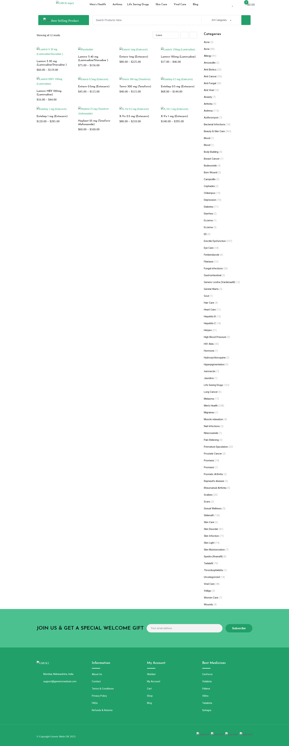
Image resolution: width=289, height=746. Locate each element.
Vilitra (205, 695)
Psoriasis (209, 460)
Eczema (208, 220)
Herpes (208, 330)
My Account (153, 681)
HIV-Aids (209, 343)
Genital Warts (211, 289)
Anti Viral (209, 90)
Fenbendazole (211, 254)
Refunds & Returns (102, 710)
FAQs (95, 703)
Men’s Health (98, 4)
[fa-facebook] (130, 735)
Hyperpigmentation (214, 364)
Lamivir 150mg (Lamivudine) (178, 57)
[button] (98, 4)
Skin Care (161, 4)
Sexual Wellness (213, 508)
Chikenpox (209, 193)
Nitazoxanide (211, 433)
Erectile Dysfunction (215, 241)
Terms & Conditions (103, 688)
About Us (97, 674)
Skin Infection (211, 535)
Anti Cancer (210, 76)
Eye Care (209, 247)
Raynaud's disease (214, 481)
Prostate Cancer (213, 453)
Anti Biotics (210, 69)
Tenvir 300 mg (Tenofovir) (135, 86)
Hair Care (209, 302)
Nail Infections (212, 426)
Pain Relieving (211, 439)
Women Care (211, 597)
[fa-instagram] (142, 735)
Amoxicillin (210, 62)
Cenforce (207, 674)
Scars (207, 501)
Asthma (117, 4)
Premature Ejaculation (216, 446)
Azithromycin (211, 117)
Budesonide (210, 165)
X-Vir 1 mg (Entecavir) (174, 116)
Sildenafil (209, 515)
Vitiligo (207, 590)
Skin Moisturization (214, 549)
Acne (207, 42)
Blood (207, 138)
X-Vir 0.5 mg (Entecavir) (134, 116)
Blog (195, 4)
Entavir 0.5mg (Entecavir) (94, 86)
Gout (206, 295)
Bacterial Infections (214, 124)
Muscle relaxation (213, 419)
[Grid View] (184, 35)
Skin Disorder (211, 529)
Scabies (208, 494)
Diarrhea (208, 213)
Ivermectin (209, 371)
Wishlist (151, 674)
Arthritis (208, 103)
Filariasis (208, 261)
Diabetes (208, 206)
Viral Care (180, 4)
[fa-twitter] (136, 735)
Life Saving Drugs (138, 4)
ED (205, 234)
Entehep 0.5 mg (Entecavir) (178, 86)
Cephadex (209, 186)
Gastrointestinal (212, 275)
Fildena (206, 688)
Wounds (208, 604)
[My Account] (227, 4)
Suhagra (206, 710)
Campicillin (210, 179)
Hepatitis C (210, 323)
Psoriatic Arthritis (213, 474)
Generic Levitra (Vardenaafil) (219, 282)
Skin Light (209, 542)
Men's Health (211, 405)
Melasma (209, 398)
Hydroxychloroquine (215, 357)
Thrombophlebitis (213, 570)
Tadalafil (208, 563)
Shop (150, 695)
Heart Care (210, 309)
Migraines (209, 412)
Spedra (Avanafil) (213, 556)
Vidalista (207, 681)
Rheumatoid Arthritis (215, 487)
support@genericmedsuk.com (59, 681)
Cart (149, 688)
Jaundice (209, 378)
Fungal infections (213, 268)
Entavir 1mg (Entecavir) (133, 57)
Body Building (211, 151)
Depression (210, 199)
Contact (96, 681)
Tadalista (207, 703)
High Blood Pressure (215, 337)
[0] (243, 4)
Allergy (207, 55)
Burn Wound (210, 172)
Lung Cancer (211, 391)
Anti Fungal (210, 83)
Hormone (209, 350)
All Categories (219, 20)
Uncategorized (212, 577)
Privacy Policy (99, 695)
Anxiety (208, 97)
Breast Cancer (212, 158)
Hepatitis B (210, 316)
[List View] (193, 35)
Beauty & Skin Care (214, 131)
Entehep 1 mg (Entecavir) (52, 116)
